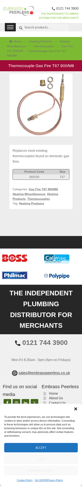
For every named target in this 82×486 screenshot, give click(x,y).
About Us (56, 398)
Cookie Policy (25, 480)
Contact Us (57, 403)
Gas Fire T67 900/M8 (43, 189)
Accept (41, 448)
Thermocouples (43, 46)
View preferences (41, 471)
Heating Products (40, 41)
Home (18, 41)
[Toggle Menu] (10, 27)
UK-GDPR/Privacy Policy (49, 480)
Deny (41, 459)
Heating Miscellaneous (29, 194)
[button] (76, 409)
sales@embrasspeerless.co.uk (44, 373)
